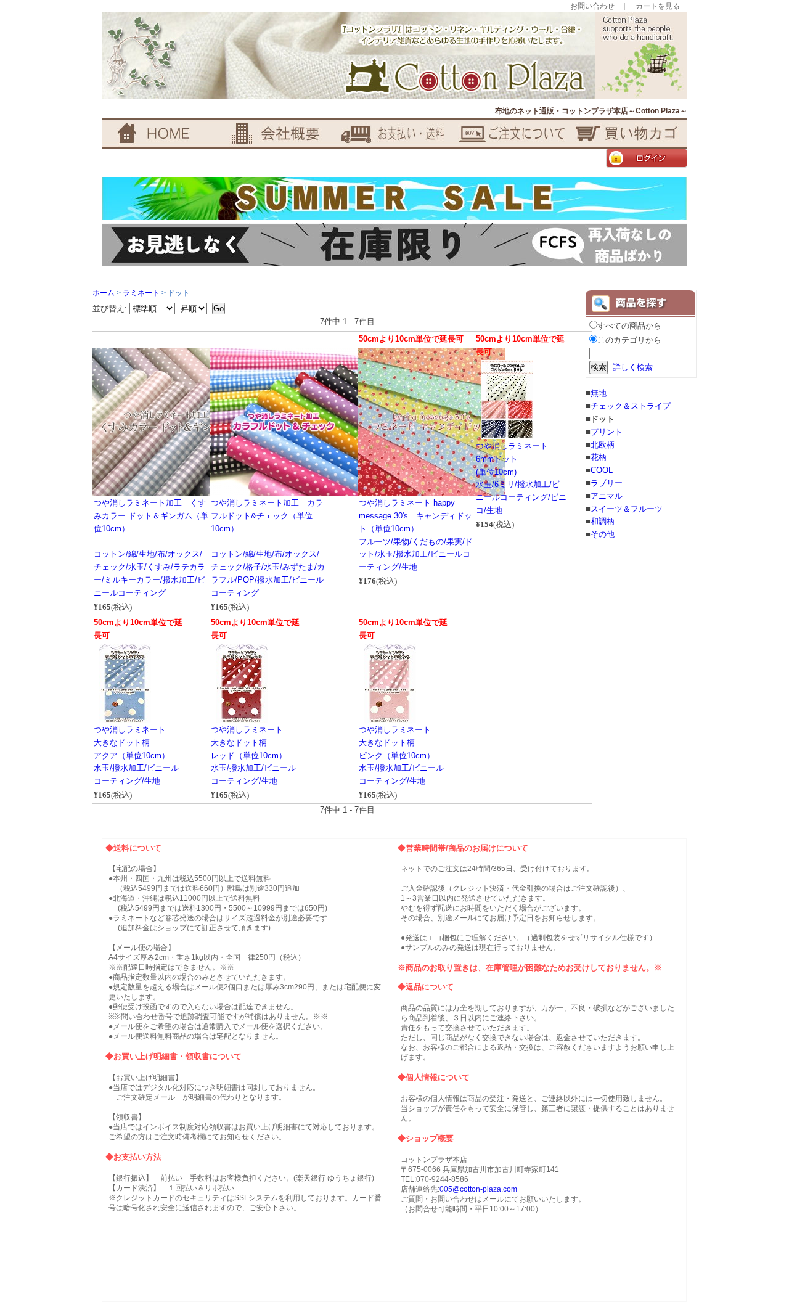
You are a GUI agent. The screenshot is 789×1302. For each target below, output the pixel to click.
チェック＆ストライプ (631, 406)
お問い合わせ (592, 6)
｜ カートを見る (650, 6)
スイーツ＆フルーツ (627, 509)
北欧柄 (603, 444)
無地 (599, 393)
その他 (603, 534)
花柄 (599, 457)
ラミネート (141, 293)
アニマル (607, 496)
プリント (607, 431)
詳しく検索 (633, 367)
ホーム (103, 293)
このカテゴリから (629, 340)
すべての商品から (629, 325)
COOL (602, 470)
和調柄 (603, 521)
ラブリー (607, 483)
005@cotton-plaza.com (478, 1189)
